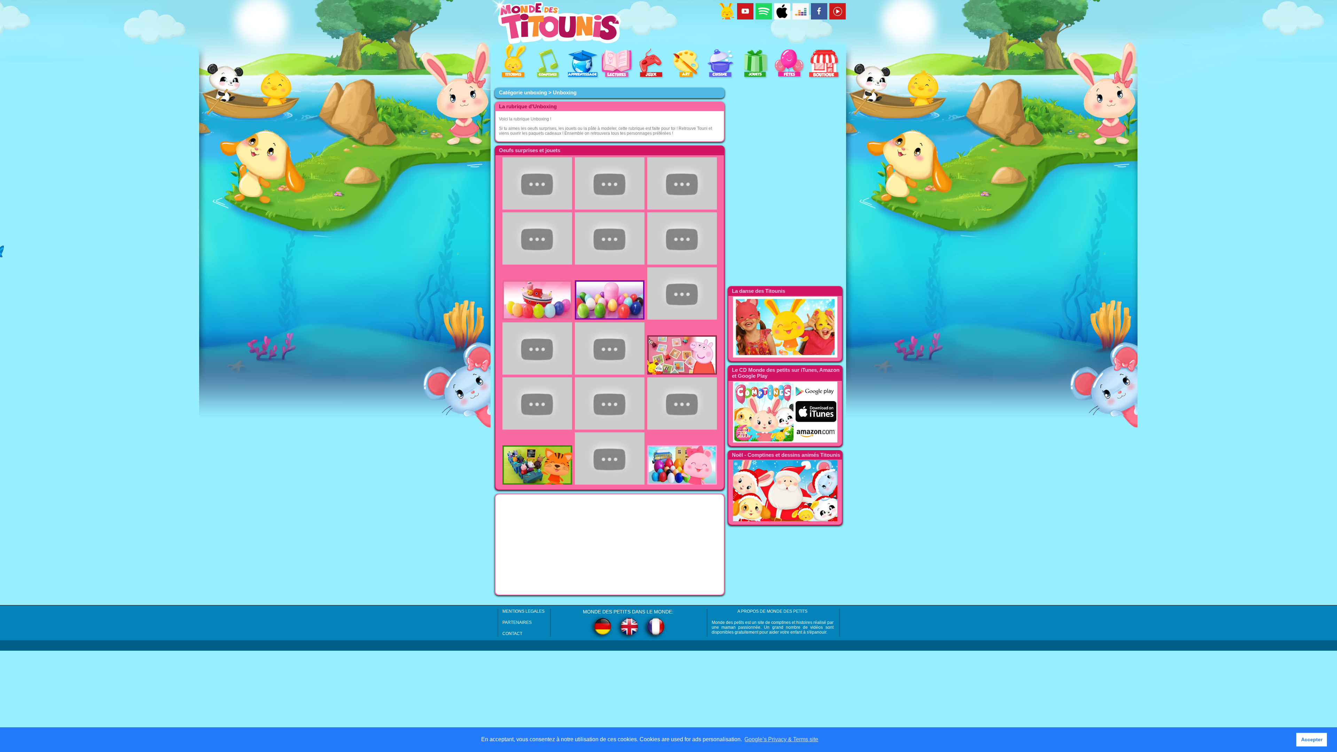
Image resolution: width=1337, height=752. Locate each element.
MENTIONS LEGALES (523, 611)
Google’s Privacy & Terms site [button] (781, 739)
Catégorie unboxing (523, 92)
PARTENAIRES (517, 622)
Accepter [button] (1311, 739)
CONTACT (512, 633)
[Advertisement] (609, 544)
